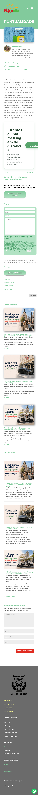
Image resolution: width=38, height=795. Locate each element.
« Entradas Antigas (9, 452)
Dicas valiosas (8, 771)
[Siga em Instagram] (8, 785)
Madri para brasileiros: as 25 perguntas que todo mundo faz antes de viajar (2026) (18, 335)
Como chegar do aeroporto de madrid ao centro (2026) (18, 382)
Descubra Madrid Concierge (14, 337)
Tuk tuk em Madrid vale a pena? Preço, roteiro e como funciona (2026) (17, 428)
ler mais (6, 348)
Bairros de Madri (9, 433)
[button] (34, 791)
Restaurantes (8, 768)
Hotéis (6, 764)
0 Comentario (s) (14, 66)
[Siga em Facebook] (5, 785)
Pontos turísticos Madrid (17, 435)
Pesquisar (33, 295)
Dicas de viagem (14, 63)
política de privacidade (19, 251)
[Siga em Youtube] (12, 785)
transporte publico (20, 339)
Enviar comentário (24, 651)
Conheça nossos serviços (14, 194)
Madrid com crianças (20, 386)
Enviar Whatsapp (15, 273)
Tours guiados (8, 747)
